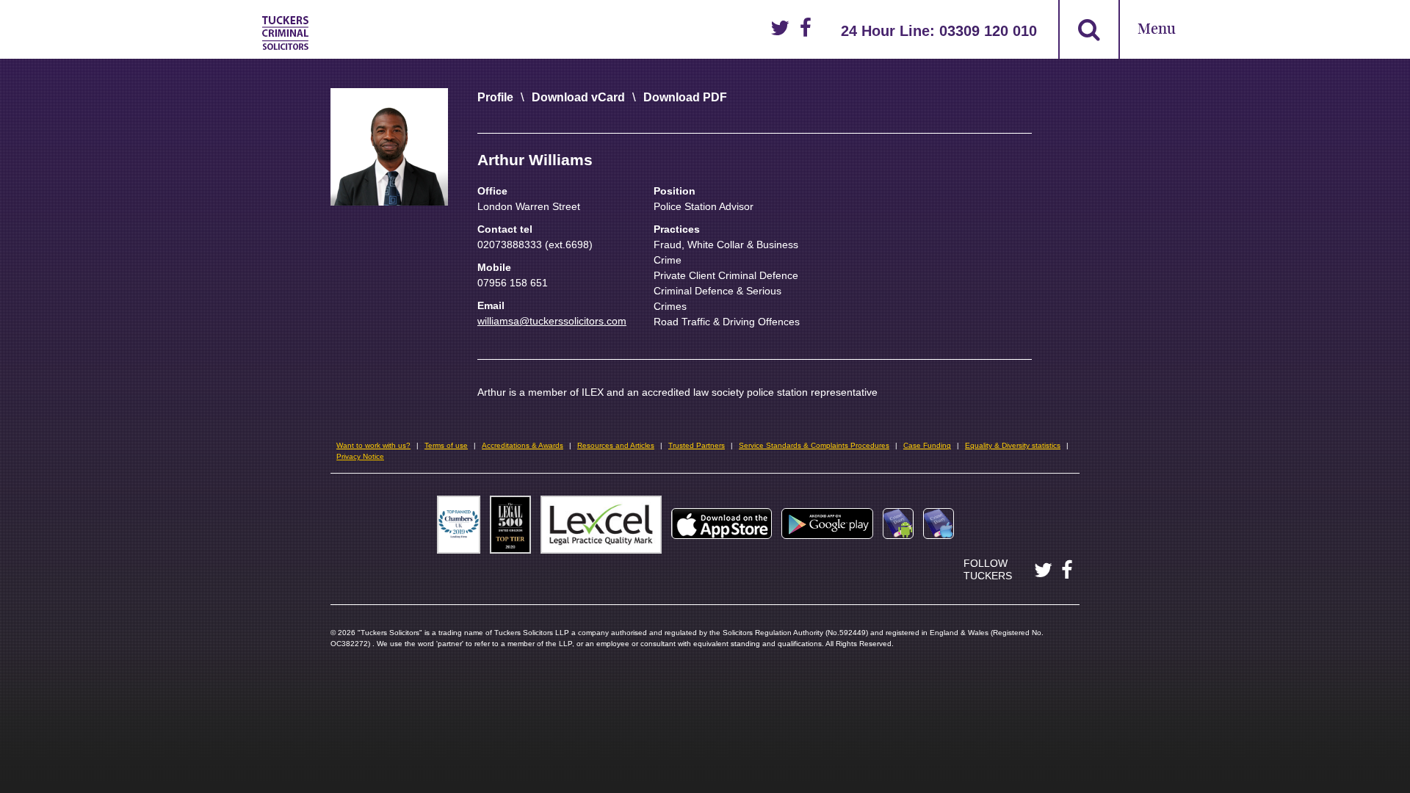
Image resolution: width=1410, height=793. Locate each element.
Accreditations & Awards (522, 445)
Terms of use (446, 445)
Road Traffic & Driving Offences (727, 321)
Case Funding (927, 445)
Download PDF (685, 97)
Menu (1157, 29)
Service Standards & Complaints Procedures (814, 445)
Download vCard (578, 97)
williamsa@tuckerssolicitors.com (551, 321)
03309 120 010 (988, 31)
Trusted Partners (696, 445)
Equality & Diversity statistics (1012, 445)
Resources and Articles (615, 445)
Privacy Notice (360, 456)
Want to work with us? (373, 445)
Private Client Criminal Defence (726, 275)
